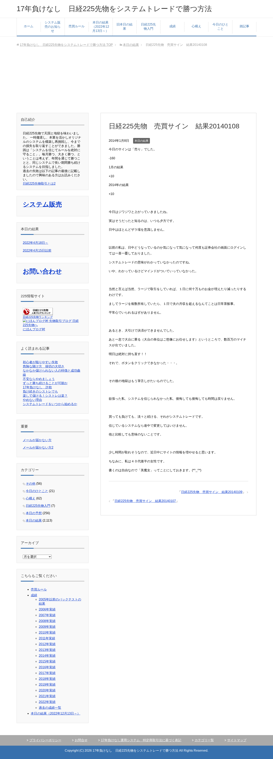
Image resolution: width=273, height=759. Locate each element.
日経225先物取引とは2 (39, 183)
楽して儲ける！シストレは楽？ (45, 395)
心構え (196, 26)
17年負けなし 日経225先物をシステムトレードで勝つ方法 (114, 9)
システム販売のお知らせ (53, 26)
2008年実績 (47, 621)
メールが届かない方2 (38, 447)
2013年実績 (47, 650)
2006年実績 (47, 609)
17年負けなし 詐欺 (37, 387)
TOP (66, 44)
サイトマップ (236, 740)
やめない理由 (32, 400)
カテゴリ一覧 (204, 740)
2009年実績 (47, 626)
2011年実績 (47, 638)
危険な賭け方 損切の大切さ (43, 366)
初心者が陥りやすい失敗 (40, 362)
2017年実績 (47, 673)
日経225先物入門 (148, 26)
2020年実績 (47, 690)
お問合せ (81, 740)
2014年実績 (47, 655)
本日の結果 (141, 140)
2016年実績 (47, 667)
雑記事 (244, 26)
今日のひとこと (220, 26)
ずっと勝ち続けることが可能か (45, 383)
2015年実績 (47, 661)
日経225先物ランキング (38, 317)
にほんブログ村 (34, 329)
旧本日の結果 (125, 26)
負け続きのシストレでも (40, 391)
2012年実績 (47, 644)
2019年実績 (47, 684)
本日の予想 (34, 513)
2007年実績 (47, 615)
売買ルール (77, 26)
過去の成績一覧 (50, 707)
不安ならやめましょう (39, 379)
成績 (172, 26)
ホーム (28, 26)
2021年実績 (47, 696)
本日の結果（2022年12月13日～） (100, 26)
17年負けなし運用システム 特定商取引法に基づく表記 (141, 740)
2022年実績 (47, 702)
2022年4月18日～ (35, 242)
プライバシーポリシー (45, 740)
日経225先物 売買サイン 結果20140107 (145, 501)
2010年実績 (47, 632)
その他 (30, 483)
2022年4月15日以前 (37, 250)
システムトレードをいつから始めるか (50, 404)
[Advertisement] (136, 83)
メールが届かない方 (37, 440)
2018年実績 (47, 678)
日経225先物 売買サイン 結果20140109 (211, 492)
